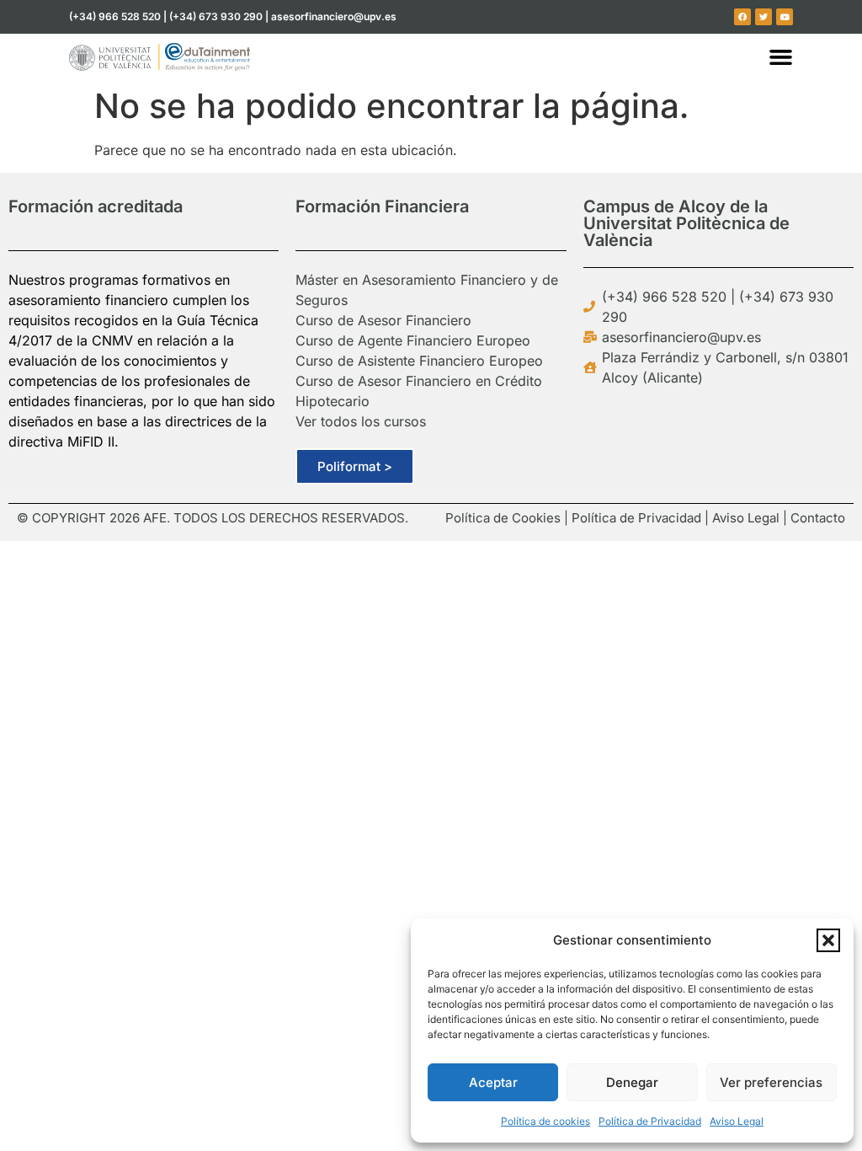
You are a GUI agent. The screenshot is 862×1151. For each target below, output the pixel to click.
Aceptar (493, 1082)
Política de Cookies (503, 518)
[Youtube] (784, 16)
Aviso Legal (737, 1121)
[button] (828, 940)
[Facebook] (742, 16)
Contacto (817, 518)
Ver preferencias (771, 1082)
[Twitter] (763, 16)
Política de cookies (545, 1121)
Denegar (632, 1082)
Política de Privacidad (650, 1121)
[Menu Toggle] (781, 57)
